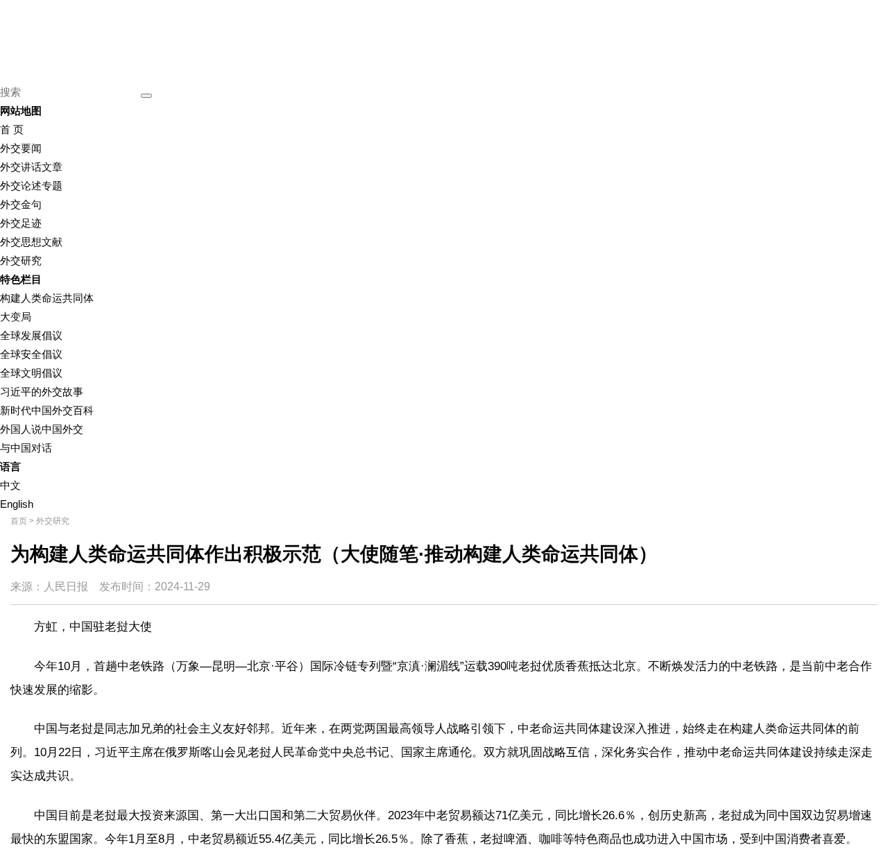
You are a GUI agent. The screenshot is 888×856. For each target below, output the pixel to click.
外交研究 (21, 260)
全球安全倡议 (31, 354)
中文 (10, 485)
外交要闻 (21, 148)
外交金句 (21, 204)
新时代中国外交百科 (47, 410)
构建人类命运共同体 (47, 298)
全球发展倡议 (31, 335)
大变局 (15, 317)
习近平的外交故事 (41, 391)
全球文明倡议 (31, 373)
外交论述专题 (31, 185)
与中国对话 (26, 448)
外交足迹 (21, 223)
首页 (18, 521)
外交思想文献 (31, 242)
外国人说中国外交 (41, 429)
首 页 (12, 129)
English (16, 504)
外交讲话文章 (31, 167)
